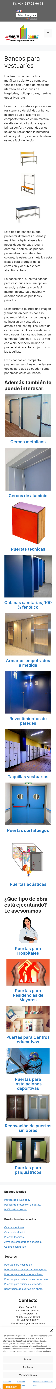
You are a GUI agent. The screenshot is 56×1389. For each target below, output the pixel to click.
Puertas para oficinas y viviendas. (23, 1284)
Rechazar (28, 1367)
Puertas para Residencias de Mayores (28, 995)
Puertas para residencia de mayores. (25, 1269)
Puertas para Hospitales (28, 950)
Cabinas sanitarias (15, 1246)
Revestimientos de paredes (28, 721)
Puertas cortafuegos (28, 830)
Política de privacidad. (17, 1199)
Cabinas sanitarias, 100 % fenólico (28, 604)
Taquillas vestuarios (28, 776)
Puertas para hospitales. (18, 1264)
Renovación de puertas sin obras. (23, 1288)
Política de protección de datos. (22, 1204)
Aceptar (28, 1359)
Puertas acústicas (28, 884)
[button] (51, 1330)
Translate (33, 19)
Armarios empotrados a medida (28, 662)
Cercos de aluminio (28, 495)
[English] (17, 11)
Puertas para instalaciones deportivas (28, 1084)
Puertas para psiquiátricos (28, 1170)
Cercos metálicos (28, 442)
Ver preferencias (28, 1375)
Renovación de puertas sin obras (28, 1128)
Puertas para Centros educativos (28, 1039)
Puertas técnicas (28, 549)
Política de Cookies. (15, 1209)
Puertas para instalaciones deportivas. (26, 1279)
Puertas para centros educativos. (23, 1274)
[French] (20, 11)
